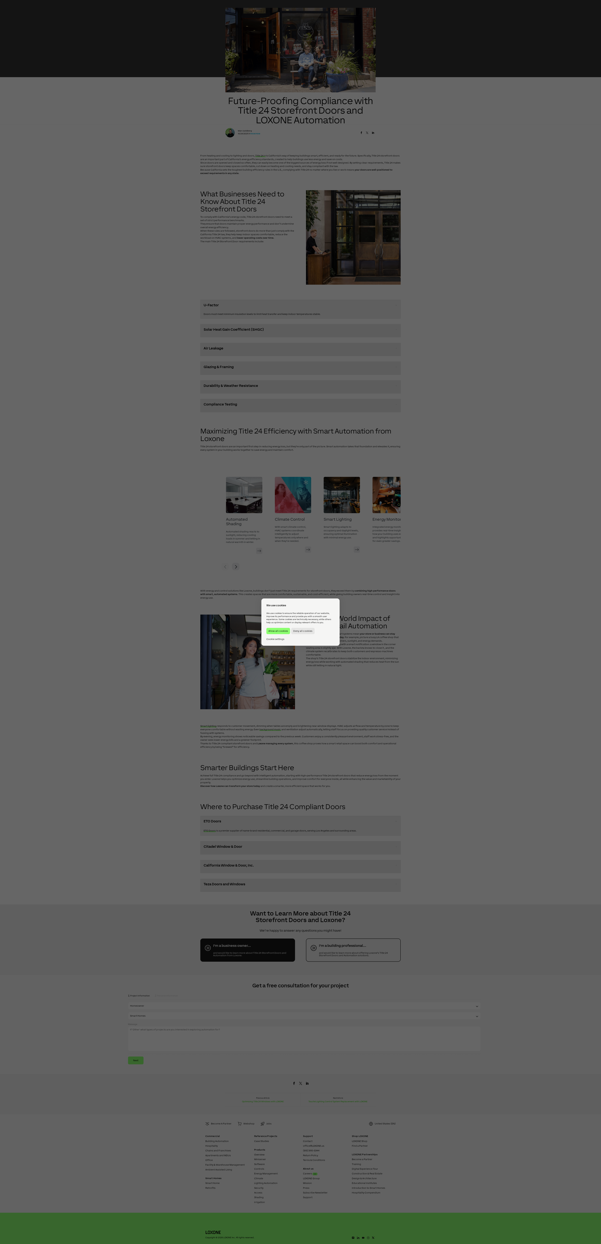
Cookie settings (275, 639)
